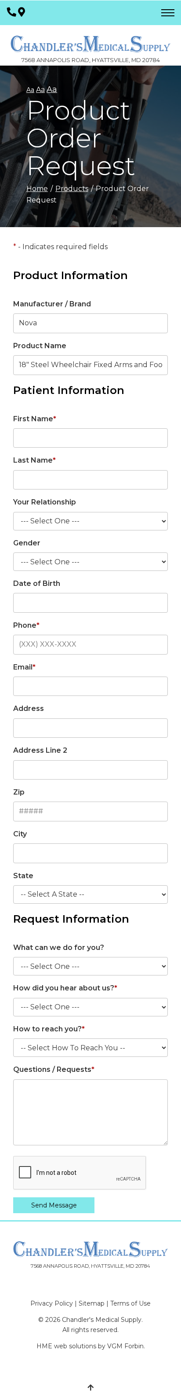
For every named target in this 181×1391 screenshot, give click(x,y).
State (23, 876)
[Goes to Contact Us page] (21, 12)
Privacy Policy (51, 1303)
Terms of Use (130, 1303)
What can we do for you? (58, 947)
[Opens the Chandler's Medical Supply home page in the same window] (90, 39)
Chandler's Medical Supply (101, 1320)
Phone (26, 625)
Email (24, 667)
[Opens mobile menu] (167, 12)
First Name (34, 419)
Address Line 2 (40, 750)
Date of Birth (36, 583)
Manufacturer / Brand (52, 304)
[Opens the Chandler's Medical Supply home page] (90, 1249)
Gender (26, 543)
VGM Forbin (125, 1346)
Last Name (34, 460)
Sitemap (92, 1303)
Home (37, 188)
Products (71, 188)
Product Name (39, 346)
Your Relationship (44, 502)
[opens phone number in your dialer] (11, 12)
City (20, 834)
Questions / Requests (53, 1069)
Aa (30, 90)
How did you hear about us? (65, 988)
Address (28, 708)
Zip (19, 792)
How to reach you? (49, 1029)
